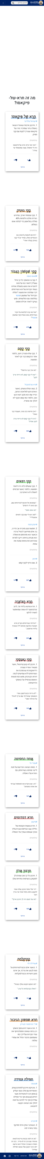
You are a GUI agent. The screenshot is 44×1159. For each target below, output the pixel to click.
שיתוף (23, 167)
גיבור (18, 295)
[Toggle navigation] (3, 3)
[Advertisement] (25, 188)
